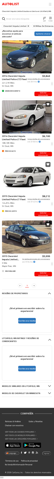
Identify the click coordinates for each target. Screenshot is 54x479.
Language (12, 453)
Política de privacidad (29, 460)
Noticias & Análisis (13, 421)
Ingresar (46, 453)
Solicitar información (43, 94)
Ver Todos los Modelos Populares (20, 435)
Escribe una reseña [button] (27, 320)
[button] (44, 19)
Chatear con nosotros (14, 425)
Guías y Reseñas (36, 421)
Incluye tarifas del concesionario (39, 79)
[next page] (34, 285)
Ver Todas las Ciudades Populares (20, 431)
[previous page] (20, 285)
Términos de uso (12, 460)
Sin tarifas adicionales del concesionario (36, 259)
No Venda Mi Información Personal (18, 464)
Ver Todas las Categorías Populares (21, 438)
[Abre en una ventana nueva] (13, 445)
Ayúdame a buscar (43, 33)
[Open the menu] (50, 4)
